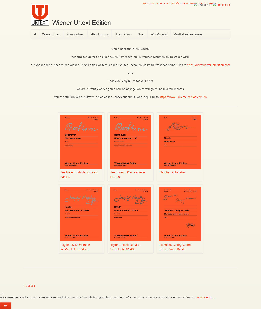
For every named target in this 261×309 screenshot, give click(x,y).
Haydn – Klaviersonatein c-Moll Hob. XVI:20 (75, 247)
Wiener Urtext (51, 34)
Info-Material (158, 34)
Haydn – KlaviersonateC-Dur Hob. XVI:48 (124, 247)
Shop (141, 34)
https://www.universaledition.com (208, 65)
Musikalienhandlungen (188, 34)
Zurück (30, 286)
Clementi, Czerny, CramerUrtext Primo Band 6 (176, 247)
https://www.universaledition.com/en (183, 97)
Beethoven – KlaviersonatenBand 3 (78, 174)
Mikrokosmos (99, 34)
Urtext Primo (123, 34)
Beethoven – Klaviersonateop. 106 (127, 174)
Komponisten (75, 34)
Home (35, 34)
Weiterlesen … (206, 297)
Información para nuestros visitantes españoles (192, 3)
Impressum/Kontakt (153, 3)
